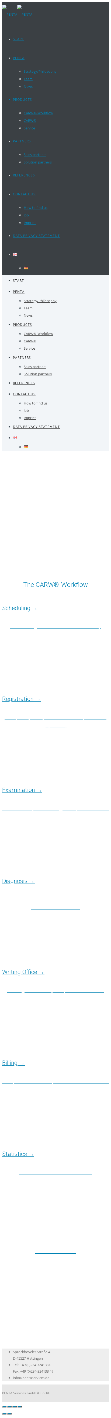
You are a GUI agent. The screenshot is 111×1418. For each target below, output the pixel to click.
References (24, 175)
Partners (22, 141)
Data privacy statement (36, 235)
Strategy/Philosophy (40, 71)
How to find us (35, 207)
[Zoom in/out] (20, 1406)
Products (22, 99)
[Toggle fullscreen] (14, 1406)
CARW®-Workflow (38, 113)
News (28, 86)
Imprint (30, 222)
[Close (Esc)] (4, 1406)
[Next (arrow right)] (9, 1413)
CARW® (30, 120)
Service (29, 128)
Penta (19, 58)
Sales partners (35, 154)
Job (26, 215)
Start (18, 39)
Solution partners (38, 162)
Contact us (24, 194)
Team (28, 78)
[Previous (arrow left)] (4, 1413)
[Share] (9, 1406)
